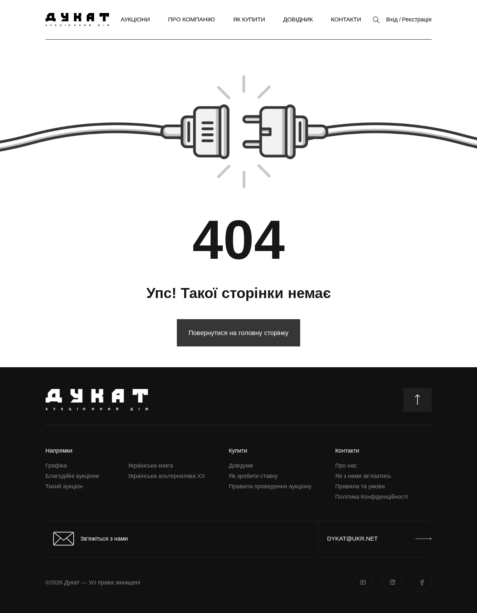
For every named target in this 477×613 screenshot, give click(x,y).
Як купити (249, 19)
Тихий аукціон (64, 486)
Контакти (346, 19)
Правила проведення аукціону (270, 486)
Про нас (346, 465)
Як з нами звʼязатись (363, 476)
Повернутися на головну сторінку (238, 332)
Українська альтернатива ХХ (166, 476)
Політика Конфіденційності (371, 497)
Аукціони (135, 19)
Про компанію (191, 19)
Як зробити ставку (253, 476)
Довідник (298, 19)
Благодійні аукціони (72, 476)
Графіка (56, 465)
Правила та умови (360, 486)
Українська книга (150, 465)
